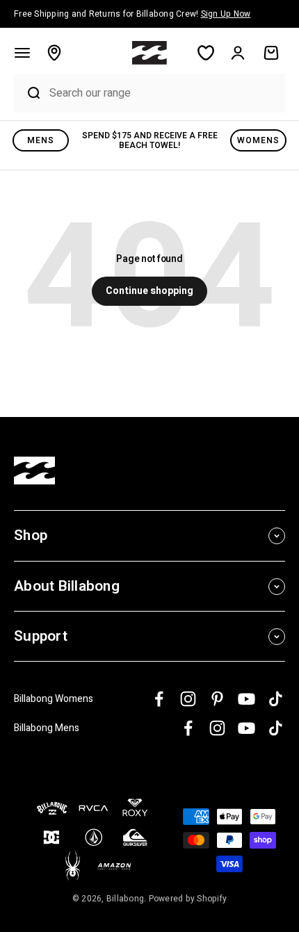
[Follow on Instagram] (188, 698)
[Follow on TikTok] (275, 698)
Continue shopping (149, 291)
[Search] (28, 93)
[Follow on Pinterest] (217, 698)
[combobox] (163, 92)
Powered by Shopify (188, 898)
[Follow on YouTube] (246, 698)
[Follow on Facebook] (159, 698)
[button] (22, 53)
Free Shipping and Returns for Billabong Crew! (132, 14)
